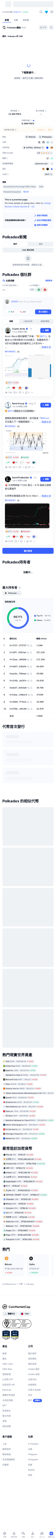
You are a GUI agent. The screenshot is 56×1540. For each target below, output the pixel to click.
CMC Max (7, 1369)
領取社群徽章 (42, 225)
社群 (30, 1449)
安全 (30, 1395)
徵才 (30, 1400)
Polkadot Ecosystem (12, 192)
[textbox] (31, 303)
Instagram (33, 1459)
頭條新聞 (6, 1374)
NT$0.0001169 (22, 1235)
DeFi (41, 186)
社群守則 (32, 1379)
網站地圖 (6, 1426)
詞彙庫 (5, 1464)
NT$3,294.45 (22, 1172)
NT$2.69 (20, 1217)
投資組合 (6, 1410)
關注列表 (6, 1416)
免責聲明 (32, 1384)
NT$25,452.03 (22, 1190)
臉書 (30, 1464)
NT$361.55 (22, 1199)
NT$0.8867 (20, 1230)
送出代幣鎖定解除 (44, 220)
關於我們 (32, 1353)
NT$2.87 (16, 1186)
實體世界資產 (8, 1395)
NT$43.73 (19, 1168)
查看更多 (48, 280)
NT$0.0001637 (24, 1221)
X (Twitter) (33, 1444)
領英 (30, 1475)
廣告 (4, 1358)
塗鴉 (4, 1421)
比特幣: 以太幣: (19, 12)
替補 (4, 1353)
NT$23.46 (18, 1213)
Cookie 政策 (34, 1374)
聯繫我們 (6, 1449)
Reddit (31, 1470)
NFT (4, 1405)
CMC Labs (7, 1364)
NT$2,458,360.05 (23, 1159)
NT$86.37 (26, 1195)
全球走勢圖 (7, 1400)
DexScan (6, 1390)
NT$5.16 (19, 1204)
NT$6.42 (21, 1208)
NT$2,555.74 (24, 1181)
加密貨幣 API (8, 1384)
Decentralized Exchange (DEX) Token (20, 186)
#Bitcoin (45, 418)
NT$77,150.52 (21, 1177)
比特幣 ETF (7, 1379)
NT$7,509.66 (22, 1226)
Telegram (32, 1454)
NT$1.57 (19, 1155)
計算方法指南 (34, 1390)
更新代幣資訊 (42, 215)
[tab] (15, 244)
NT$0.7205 (25, 1163)
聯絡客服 (6, 1454)
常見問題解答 (8, 1459)
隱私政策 (32, 1364)
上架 (4, 1444)
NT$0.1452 (22, 1239)
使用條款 (32, 1358)
